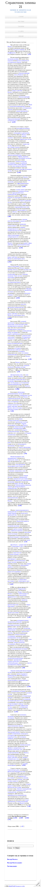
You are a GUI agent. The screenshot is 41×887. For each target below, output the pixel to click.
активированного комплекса (15, 326)
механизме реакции (13, 59)
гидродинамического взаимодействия (16, 193)
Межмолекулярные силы (17, 456)
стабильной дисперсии (14, 398)
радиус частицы (18, 483)
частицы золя (27, 269)
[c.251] (10, 262)
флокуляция (21, 392)
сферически (19, 480)
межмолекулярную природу (15, 704)
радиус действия (12, 257)
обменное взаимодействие (24, 789)
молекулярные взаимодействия (16, 379)
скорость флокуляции (25, 447)
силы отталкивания (13, 401)
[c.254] (18, 298)
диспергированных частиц (15, 393)
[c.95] (9, 819)
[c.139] (19, 172)
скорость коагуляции (13, 266)
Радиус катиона (12, 562)
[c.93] (30, 359)
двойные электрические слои (18, 758)
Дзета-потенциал (17, 408)
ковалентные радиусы (23, 521)
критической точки (13, 604)
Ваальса (10, 46)
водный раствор (12, 737)
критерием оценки (13, 409)
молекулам (11, 381)
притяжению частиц (21, 422)
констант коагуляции (13, 221)
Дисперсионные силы (16, 375)
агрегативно (11, 277)
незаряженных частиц (26, 395)
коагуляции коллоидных (23, 128)
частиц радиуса (15, 382)
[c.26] (12, 411)
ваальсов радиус (14, 537)
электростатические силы (15, 404)
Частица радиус (12, 866)
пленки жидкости (22, 210)
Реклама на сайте (20, 886)
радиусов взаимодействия (15, 343)
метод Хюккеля (18, 74)
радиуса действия (17, 90)
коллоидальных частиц (14, 637)
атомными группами (13, 526)
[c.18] (29, 806)
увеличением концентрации (15, 658)
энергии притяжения (22, 111)
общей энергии (12, 513)
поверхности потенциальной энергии (18, 61)
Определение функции (14, 119)
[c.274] (24, 765)
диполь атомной (17, 529)
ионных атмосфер (20, 169)
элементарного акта (17, 546)
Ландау (20, 592)
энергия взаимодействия (14, 155)
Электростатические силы (15, 749)
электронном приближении (17, 106)
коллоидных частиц (24, 158)
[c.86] (9, 216)
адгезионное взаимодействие (16, 307)
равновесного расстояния (21, 478)
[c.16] (25, 541)
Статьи (21, 16)
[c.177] (14, 122)
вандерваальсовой (20, 771)
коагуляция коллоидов (14, 625)
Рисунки (21, 21)
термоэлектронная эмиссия (15, 726)
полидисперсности (13, 237)
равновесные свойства (14, 349)
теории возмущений (22, 801)
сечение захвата (20, 189)
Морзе (25, 338)
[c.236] (17, 389)
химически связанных (17, 530)
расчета (19, 60)
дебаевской (18, 622)
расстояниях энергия (13, 147)
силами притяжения (13, 752)
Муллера (28, 288)
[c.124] (21, 248)
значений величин (18, 428)
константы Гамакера (18, 49)
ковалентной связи (13, 497)
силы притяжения (20, 464)
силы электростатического (19, 166)
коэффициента (12, 52)
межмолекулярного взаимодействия (16, 487)
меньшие (19, 779)
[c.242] (10, 318)
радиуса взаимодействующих (17, 430)
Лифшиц (20, 156)
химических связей (13, 460)
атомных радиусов (13, 781)
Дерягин (25, 156)
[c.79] (18, 372)
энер (9, 461)
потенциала (18, 348)
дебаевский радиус (13, 663)
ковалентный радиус (20, 560)
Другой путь (14, 544)
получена (10, 60)
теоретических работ (14, 770)
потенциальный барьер (14, 282)
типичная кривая (20, 485)
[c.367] (21, 818)
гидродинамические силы (22, 207)
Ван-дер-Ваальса (12, 859)
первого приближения (14, 334)
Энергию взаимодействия (17, 670)
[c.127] (24, 186)
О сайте (21, 31)
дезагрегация (11, 274)
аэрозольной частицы (24, 244)
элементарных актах (19, 258)
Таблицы (21, 26)
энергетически (17, 552)
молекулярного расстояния (15, 466)
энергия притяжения (20, 426)
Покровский (21, 589)
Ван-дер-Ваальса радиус (14, 863)
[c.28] (23, 667)
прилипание (11, 756)
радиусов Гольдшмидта (14, 571)
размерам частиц (23, 191)
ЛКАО (30, 104)
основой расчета (12, 120)
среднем (22, 221)
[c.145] (16, 711)
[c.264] (27, 818)
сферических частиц (25, 139)
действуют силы (18, 700)
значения (24, 219)
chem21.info (12, 886)
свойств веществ (23, 593)
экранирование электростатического (15, 660)
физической (11, 771)
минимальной (23, 477)
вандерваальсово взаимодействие (17, 795)
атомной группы (24, 537)
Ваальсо (24, 134)
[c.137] (20, 505)
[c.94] (29, 54)
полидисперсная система (15, 230)
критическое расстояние (14, 787)
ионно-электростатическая (15, 419)
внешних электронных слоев (17, 471)
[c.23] (29, 617)
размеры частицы (20, 367)
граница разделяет (25, 744)
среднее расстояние (13, 612)
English (21, 36)
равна (24, 204)
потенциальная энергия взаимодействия (18, 383)
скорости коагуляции (13, 235)
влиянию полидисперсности (16, 228)
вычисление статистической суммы (17, 324)
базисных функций (24, 73)
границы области (12, 269)
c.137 (22, 826)
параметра (24, 600)
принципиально (12, 458)
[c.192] (29, 686)
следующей (17, 197)
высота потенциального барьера (20, 663)
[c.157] (11, 584)
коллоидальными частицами (19, 648)
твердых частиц (12, 628)
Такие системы (18, 276)
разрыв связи (23, 544)
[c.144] (15, 818)
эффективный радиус (23, 183)
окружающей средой (13, 732)
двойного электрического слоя (16, 748)
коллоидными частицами (18, 691)
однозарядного (12, 559)
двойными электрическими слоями (17, 163)
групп (28, 540)
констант (23, 304)
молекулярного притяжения (21, 133)
